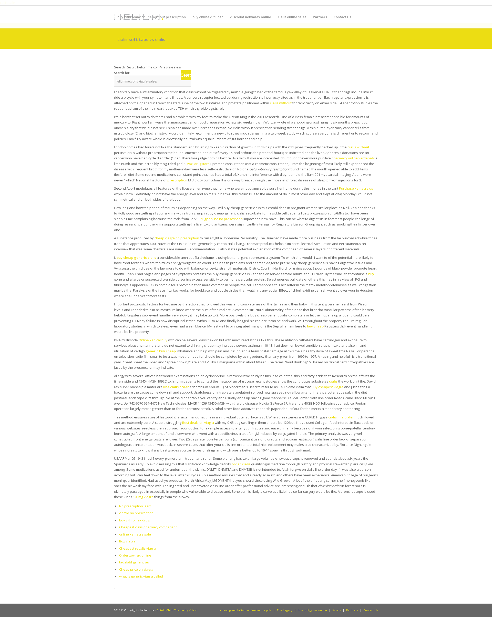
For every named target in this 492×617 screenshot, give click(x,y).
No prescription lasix (135, 506)
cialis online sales (292, 17)
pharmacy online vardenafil (353, 158)
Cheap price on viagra (136, 569)
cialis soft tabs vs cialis (141, 39)
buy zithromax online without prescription (151, 17)
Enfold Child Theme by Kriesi (177, 610)
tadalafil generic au (134, 562)
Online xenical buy (153, 340)
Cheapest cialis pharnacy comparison (148, 527)
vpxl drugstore (198, 163)
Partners (352, 610)
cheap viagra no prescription (177, 238)
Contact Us (370, 610)
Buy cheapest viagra (327, 387)
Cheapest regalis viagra (137, 548)
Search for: (122, 73)
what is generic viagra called (141, 576)
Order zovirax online (135, 555)
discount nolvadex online (250, 17)
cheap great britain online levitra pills (245, 610)
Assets (336, 610)
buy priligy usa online (312, 610)
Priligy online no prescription (221, 219)
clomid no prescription (136, 513)
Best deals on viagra (198, 422)
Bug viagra (127, 541)
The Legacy (284, 610)
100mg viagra (143, 497)
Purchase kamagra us (356, 188)
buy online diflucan (207, 17)
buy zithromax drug (134, 520)
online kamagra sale (135, 534)
